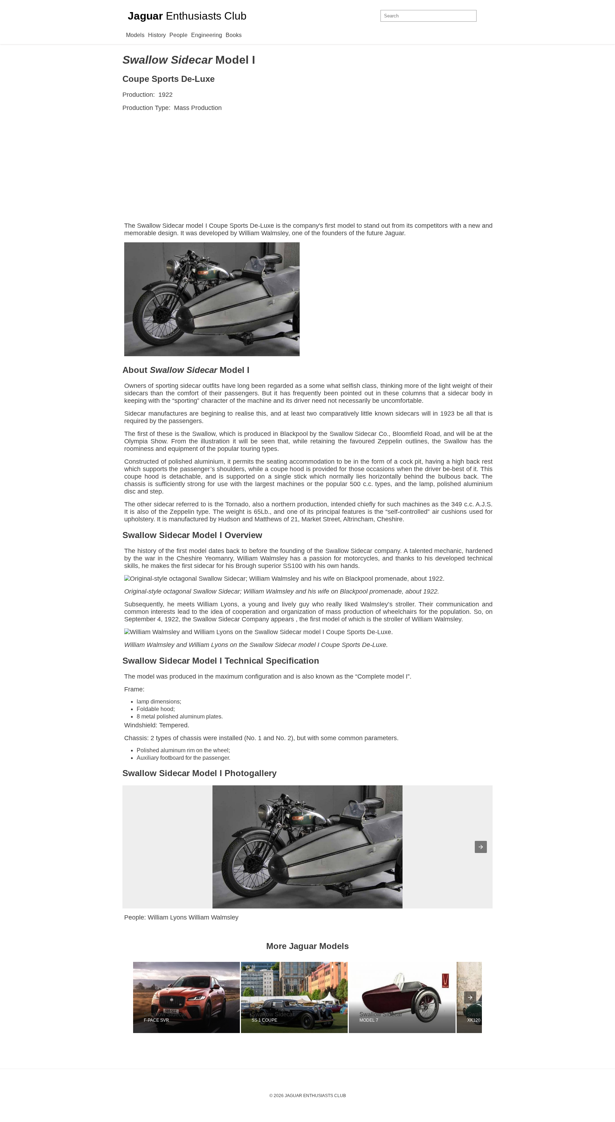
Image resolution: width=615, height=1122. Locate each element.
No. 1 (254, 738)
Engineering (206, 35)
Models (135, 35)
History (157, 35)
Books (234, 35)
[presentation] (470, 997)
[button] (481, 847)
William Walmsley (263, 233)
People (178, 35)
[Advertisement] (307, 168)
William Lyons (208, 644)
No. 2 (283, 738)
